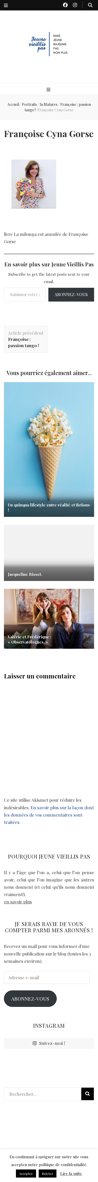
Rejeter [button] (47, 1173)
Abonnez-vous (71, 294)
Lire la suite (71, 1173)
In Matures (48, 104)
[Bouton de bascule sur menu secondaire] (6, 5)
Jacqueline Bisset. (25, 574)
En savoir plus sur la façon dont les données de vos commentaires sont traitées (49, 815)
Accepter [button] (26, 1173)
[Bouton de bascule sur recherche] (90, 5)
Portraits (29, 104)
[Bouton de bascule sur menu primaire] (49, 89)
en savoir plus (18, 901)
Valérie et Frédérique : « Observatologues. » (29, 639)
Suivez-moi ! (52, 1043)
